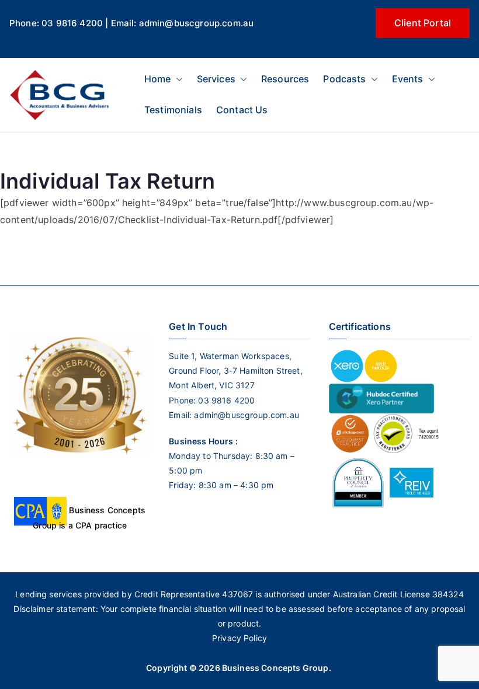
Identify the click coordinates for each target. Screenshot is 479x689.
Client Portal (422, 23)
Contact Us (242, 110)
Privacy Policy (239, 638)
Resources (285, 79)
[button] (177, 79)
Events (408, 79)
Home (157, 79)
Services (216, 79)
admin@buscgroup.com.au (246, 415)
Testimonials (173, 110)
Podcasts (344, 79)
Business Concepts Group (275, 668)
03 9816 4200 (225, 400)
